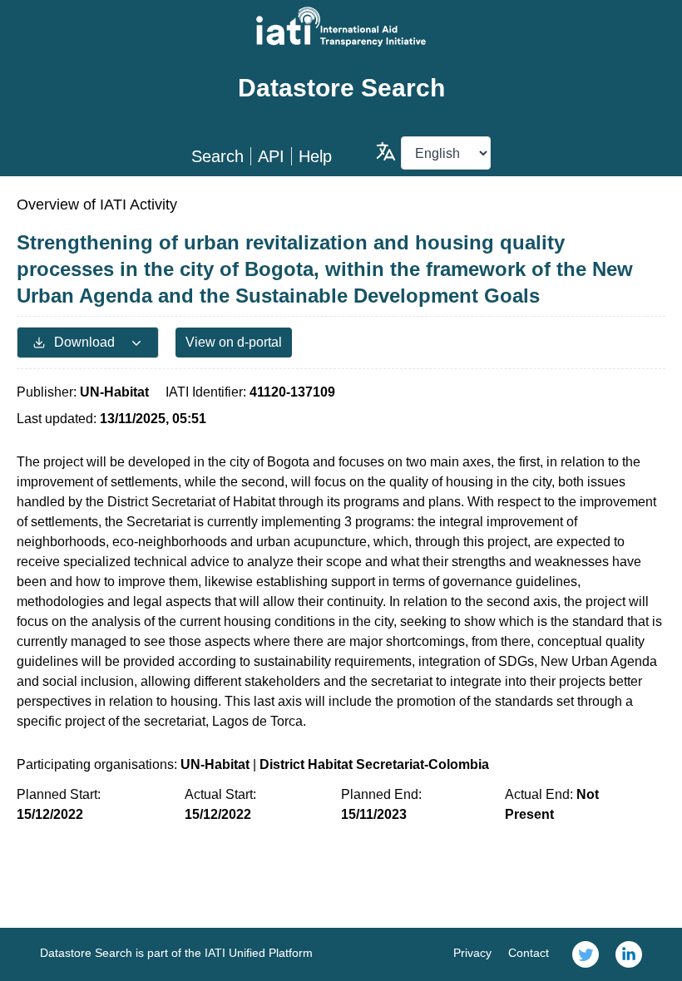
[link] (585, 954)
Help (315, 156)
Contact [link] (528, 952)
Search (217, 156)
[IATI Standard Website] (341, 27)
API (271, 156)
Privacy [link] (472, 952)
